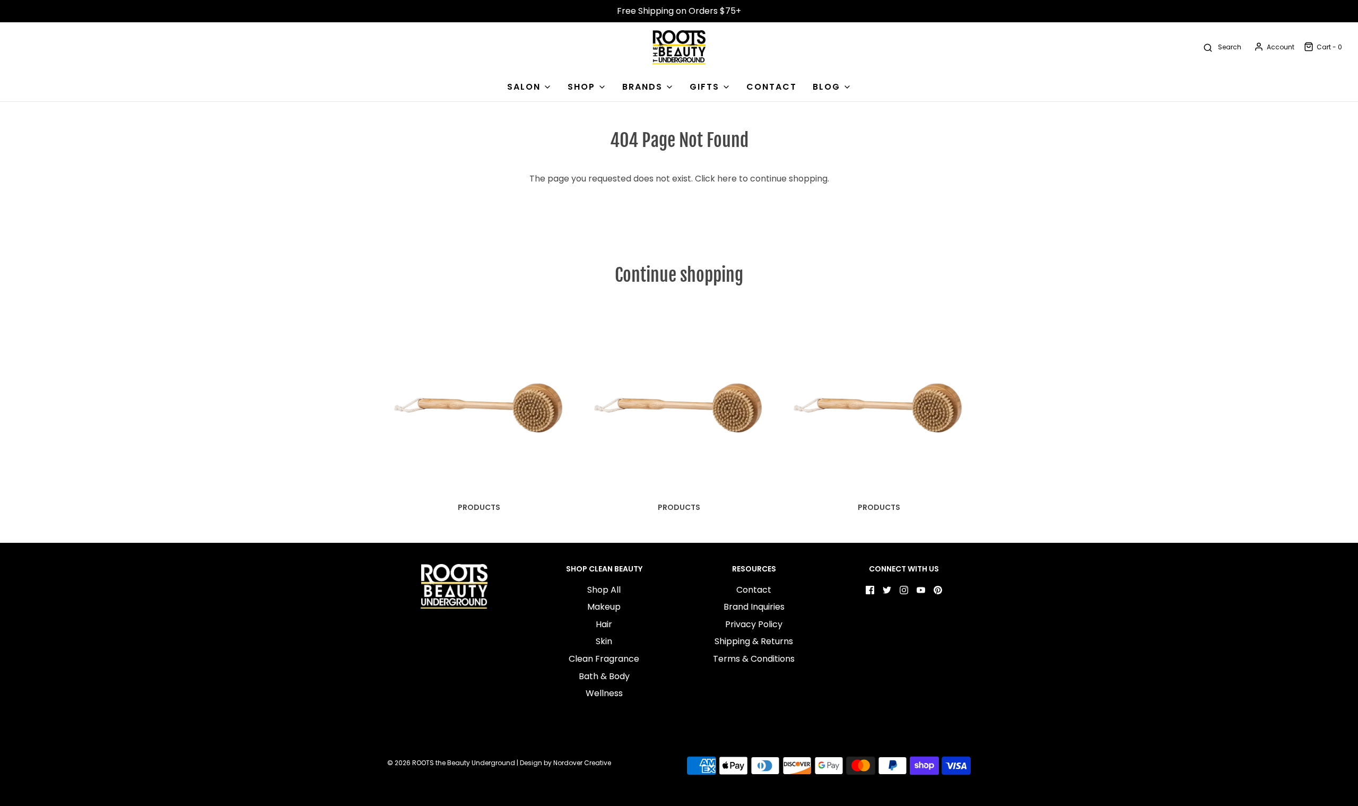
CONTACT (771, 87)
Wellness (604, 693)
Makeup (604, 607)
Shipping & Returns (754, 641)
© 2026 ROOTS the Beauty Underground (451, 762)
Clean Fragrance (604, 659)
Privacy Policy (753, 624)
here (727, 178)
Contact (753, 590)
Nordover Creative (582, 762)
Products (479, 507)
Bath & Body (604, 676)
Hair (604, 624)
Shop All (604, 590)
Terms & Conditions (754, 659)
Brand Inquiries (754, 607)
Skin (604, 641)
